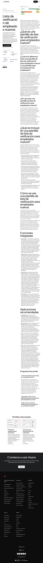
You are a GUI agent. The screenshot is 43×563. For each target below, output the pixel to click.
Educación (29, 500)
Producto (29, 490)
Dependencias (24, 272)
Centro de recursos (7, 524)
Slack (22, 333)
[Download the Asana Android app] (24, 560)
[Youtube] (25, 554)
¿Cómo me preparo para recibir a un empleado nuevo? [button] (30, 376)
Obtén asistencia (6, 517)
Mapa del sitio (6, 536)
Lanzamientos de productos (20, 495)
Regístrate (21, 466)
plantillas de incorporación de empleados (29, 86)
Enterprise (5, 495)
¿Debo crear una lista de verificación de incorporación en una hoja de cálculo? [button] (29, 404)
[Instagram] (21, 554)
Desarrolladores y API (7, 532)
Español (22, 550)
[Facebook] (23, 554)
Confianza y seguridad (19, 530)
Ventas (29, 492)
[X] (18, 554)
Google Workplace (24, 315)
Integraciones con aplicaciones (8, 497)
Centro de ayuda (6, 515)
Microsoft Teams (24, 323)
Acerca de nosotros (19, 515)
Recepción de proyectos (19, 501)
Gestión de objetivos (19, 488)
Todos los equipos (31, 507)
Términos (19, 556)
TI (28, 488)
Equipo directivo (18, 517)
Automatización (24, 254)
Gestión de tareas (18, 503)
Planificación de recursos (20, 497)
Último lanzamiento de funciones (9, 488)
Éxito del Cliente (6, 530)
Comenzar (35, 1)
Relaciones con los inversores (20, 528)
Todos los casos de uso (19, 505)
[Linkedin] (20, 554)
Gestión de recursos (7, 503)
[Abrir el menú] (39, 2)
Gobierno (29, 498)
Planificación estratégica (19, 499)
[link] (5, 9)
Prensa (17, 526)
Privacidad (17, 532)
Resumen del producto (7, 484)
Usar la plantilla (7, 45)
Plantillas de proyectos (7, 528)
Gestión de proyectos (7, 501)
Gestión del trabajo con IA (8, 499)
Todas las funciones (7, 486)
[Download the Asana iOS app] (18, 560)
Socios (5, 534)
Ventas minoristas (30, 496)
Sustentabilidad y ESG (19, 536)
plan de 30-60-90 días (25, 95)
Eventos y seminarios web (8, 526)
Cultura (17, 524)
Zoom (22, 345)
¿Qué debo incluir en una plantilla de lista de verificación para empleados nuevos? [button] (30, 398)
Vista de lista (23, 238)
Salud (29, 494)
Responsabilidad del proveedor (20, 534)
